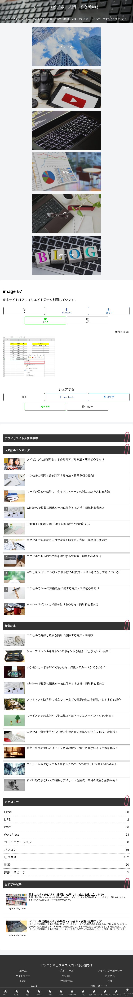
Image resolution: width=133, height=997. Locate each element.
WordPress (66, 980)
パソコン (66, 975)
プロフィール (66, 970)
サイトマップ (23, 975)
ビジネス (110, 975)
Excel (23, 980)
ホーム (23, 970)
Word (34, 986)
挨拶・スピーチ (99, 986)
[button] (87, 320)
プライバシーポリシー (110, 970)
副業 (110, 980)
